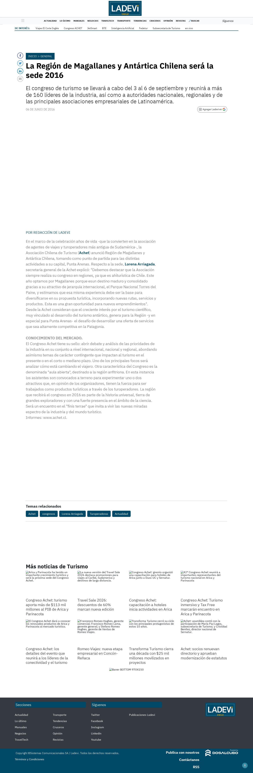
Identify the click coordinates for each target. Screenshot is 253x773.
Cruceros (155, 20)
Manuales (78, 20)
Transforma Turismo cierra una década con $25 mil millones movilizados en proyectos (151, 655)
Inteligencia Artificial (122, 28)
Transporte (123, 20)
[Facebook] (20, 56)
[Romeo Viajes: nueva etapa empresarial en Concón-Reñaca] (100, 633)
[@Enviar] (20, 79)
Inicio (32, 56)
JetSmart (92, 28)
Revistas (181, 20)
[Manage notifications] (245, 765)
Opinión (168, 20)
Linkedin (96, 733)
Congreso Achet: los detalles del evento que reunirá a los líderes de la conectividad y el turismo (47, 655)
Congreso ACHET (73, 28)
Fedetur (143, 28)
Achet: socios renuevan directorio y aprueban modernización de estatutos (204, 653)
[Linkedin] (20, 71)
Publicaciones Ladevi (142, 715)
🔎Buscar (194, 20)
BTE (104, 28)
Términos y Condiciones (29, 759)
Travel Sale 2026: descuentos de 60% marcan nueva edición (95, 604)
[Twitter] (20, 63)
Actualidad (50, 20)
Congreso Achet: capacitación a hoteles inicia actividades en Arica (150, 604)
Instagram (97, 727)
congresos (48, 514)
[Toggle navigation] (22, 20)
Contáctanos (189, 759)
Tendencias (140, 20)
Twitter (95, 715)
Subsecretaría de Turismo (166, 28)
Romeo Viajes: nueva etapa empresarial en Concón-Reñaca (100, 653)
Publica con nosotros (182, 752)
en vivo (189, 28)
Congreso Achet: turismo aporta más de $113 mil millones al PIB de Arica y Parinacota (47, 606)
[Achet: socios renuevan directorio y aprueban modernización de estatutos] (204, 633)
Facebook (97, 721)
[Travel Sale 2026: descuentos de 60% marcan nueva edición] (100, 584)
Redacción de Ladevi (51, 232)
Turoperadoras (99, 514)
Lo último (65, 20)
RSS (196, 767)
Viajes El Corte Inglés (47, 28)
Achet (84, 252)
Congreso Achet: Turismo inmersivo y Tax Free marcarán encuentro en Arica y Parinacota (202, 606)
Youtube (96, 739)
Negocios (92, 20)
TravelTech (107, 20)
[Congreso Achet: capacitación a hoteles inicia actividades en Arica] (152, 584)
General (46, 56)
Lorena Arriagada (140, 263)
